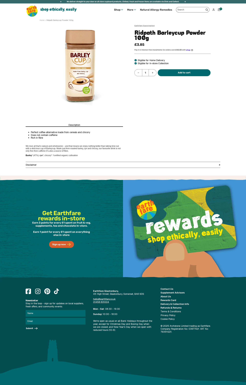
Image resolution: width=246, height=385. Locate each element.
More (130, 9)
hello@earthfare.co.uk (104, 299)
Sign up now (59, 244)
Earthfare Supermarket (144, 26)
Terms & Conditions (171, 311)
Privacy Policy (168, 315)
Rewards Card (168, 300)
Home (42, 20)
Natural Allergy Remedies (156, 9)
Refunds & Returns (171, 307)
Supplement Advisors (173, 292)
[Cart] (219, 10)
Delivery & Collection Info (175, 304)
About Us (166, 296)
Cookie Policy (168, 319)
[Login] (213, 10)
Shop (117, 9)
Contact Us (167, 288)
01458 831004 (101, 302)
